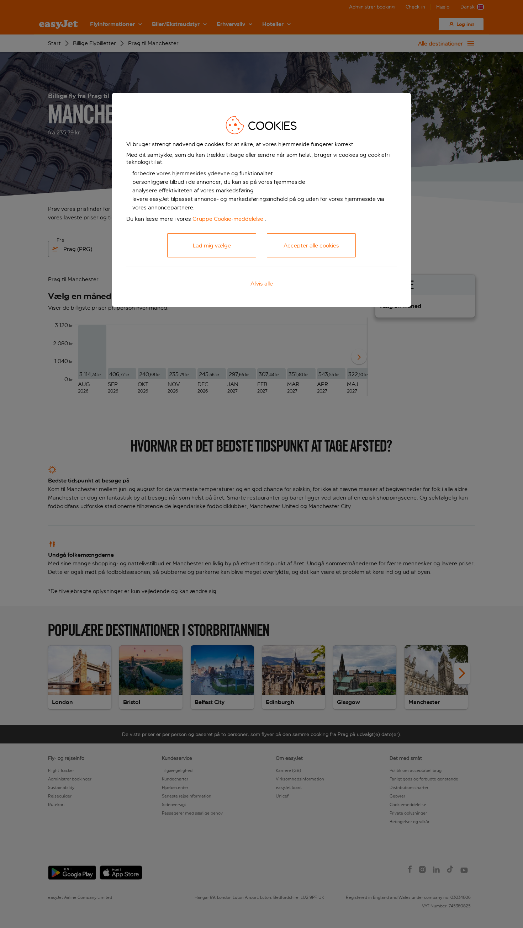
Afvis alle (261, 283)
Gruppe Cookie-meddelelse (227, 218)
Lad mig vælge (212, 245)
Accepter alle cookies (311, 245)
